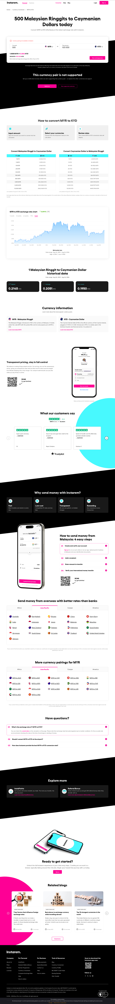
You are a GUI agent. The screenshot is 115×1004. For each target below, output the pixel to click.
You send (14, 45)
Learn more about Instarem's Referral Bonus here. (81, 795)
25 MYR (18, 169)
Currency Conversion (19, 9)
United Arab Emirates (97, 633)
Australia (15, 616)
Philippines (74, 627)
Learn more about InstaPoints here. (24, 795)
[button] (84, 546)
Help (64, 3)
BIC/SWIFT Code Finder (58, 970)
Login (95, 3)
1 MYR (18, 159)
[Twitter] (87, 975)
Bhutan (53, 616)
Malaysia (73, 622)
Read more (57, 939)
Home (8, 9)
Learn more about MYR (15, 329)
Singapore (16, 633)
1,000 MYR (18, 182)
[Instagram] (92, 975)
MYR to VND (36, 694)
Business (31, 3)
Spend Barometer (42, 965)
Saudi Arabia (94, 627)
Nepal (14, 627)
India (14, 622)
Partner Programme (23, 967)
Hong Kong (94, 616)
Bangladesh (36, 616)
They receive (65, 45)
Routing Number (56, 973)
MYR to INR (93, 678)
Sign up (66, 550)
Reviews (9, 967)
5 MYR (18, 162)
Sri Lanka (54, 633)
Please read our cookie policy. (60, 1002)
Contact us (40, 967)
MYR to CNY (55, 678)
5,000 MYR (18, 185)
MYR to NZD (55, 683)
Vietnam (15, 639)
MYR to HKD (74, 678)
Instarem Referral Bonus (25, 965)
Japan (53, 622)
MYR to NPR (36, 683)
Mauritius (93, 622)
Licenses (9, 970)
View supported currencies (68, 86)
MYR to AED (16, 694)
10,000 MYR (17, 188)
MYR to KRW (55, 689)
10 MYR (18, 165)
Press (8, 965)
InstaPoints (21, 962)
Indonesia (35, 622)
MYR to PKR (74, 683)
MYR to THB (94, 689)
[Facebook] (85, 975)
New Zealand (36, 627)
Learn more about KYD (66, 329)
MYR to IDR (16, 683)
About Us (9, 962)
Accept (50, 1002)
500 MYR (17, 178)
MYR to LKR (74, 689)
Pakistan (54, 627)
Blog (69, 3)
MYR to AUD (16, 678)
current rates (25, 731)
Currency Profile (56, 967)
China (72, 616)
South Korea (36, 633)
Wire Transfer (55, 976)
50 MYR (18, 172)
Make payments (41, 962)
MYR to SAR (16, 689)
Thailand (73, 633)
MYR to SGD (36, 689)
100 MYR (17, 175)
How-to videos (22, 979)
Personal (24, 3)
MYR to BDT (36, 678)
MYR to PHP (94, 683)
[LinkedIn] (90, 975)
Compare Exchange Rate (25, 973)
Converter (58, 3)
